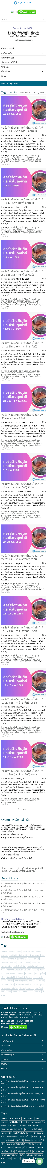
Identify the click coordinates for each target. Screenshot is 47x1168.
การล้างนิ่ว (12, 959)
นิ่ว (3, 977)
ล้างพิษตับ (40, 981)
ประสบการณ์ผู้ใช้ (7, 1055)
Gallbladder (19, 157)
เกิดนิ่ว (22, 988)
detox (4, 951)
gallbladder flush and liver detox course (25, 955)
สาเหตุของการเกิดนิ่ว (9, 988)
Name (31, 92)
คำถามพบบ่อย (6, 1050)
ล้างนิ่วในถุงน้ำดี (21, 981)
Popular (43, 92)
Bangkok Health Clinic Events (22, 155)
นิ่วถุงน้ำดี (10, 977)
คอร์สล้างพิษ (6, 966)
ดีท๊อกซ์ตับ (29, 973)
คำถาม (35, 970)
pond (13, 135)
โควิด (9, 992)
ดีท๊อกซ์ (20, 973)
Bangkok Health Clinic (9, 1012)
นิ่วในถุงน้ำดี (20, 977)
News (19, 159)
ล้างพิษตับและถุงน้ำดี (23, 984)
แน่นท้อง (30, 988)
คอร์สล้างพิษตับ (19, 966)
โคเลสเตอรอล (27, 992)
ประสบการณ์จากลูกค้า (19, 161)
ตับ (36, 973)
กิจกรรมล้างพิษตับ (9, 962)
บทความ (4, 1059)
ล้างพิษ (31, 981)
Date (26, 92)
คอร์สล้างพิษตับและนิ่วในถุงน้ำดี (18, 970)
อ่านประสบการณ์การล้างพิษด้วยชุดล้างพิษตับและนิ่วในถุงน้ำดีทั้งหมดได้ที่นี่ (22, 869)
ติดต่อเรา (4, 1068)
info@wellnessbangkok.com (17, 1023)
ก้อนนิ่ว (20, 962)
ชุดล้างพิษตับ (10, 973)
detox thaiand (28, 951)
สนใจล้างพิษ (5, 1045)
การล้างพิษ (22, 959)
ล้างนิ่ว (10, 981)
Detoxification (7, 157)
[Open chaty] (39, 1161)
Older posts (22, 809)
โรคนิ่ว (37, 992)
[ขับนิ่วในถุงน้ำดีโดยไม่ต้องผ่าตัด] (23, 3)
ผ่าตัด (29, 977)
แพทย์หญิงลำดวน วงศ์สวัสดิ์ (22, 1017)
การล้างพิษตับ (34, 959)
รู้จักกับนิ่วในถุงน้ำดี (32, 304)
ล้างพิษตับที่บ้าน (8, 984)
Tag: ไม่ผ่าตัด (13, 83)
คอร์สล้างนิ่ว (28, 159)
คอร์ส (28, 962)
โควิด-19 (16, 992)
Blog (37, 155)
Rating (36, 92)
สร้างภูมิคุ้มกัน (39, 984)
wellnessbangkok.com (24, 40)
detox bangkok (15, 951)
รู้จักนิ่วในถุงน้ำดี (7, 1041)
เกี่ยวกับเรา (5, 1064)
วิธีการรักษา (11, 378)
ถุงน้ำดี (42, 973)
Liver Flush (11, 159)
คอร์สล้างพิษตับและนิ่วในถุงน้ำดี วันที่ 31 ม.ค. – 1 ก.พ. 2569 (22, 1106)
